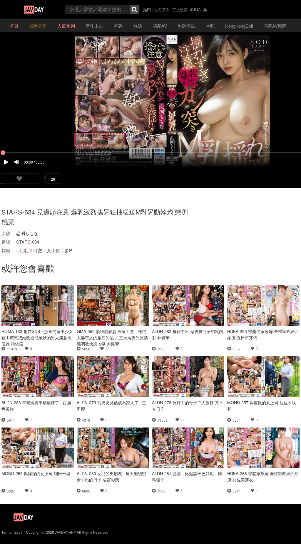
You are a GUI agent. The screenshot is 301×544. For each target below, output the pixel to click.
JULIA (195, 9)
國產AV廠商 (275, 26)
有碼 (118, 26)
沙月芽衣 (162, 9)
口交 (37, 250)
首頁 (14, 26)
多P (68, 250)
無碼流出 (186, 26)
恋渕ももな (27, 233)
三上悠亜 (180, 9)
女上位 (53, 250)
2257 (18, 532)
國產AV (160, 26)
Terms (6, 532)
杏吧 (210, 26)
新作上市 (94, 26)
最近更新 (38, 26)
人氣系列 (66, 26)
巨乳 (24, 250)
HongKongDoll (239, 26)
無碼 (137, 26)
